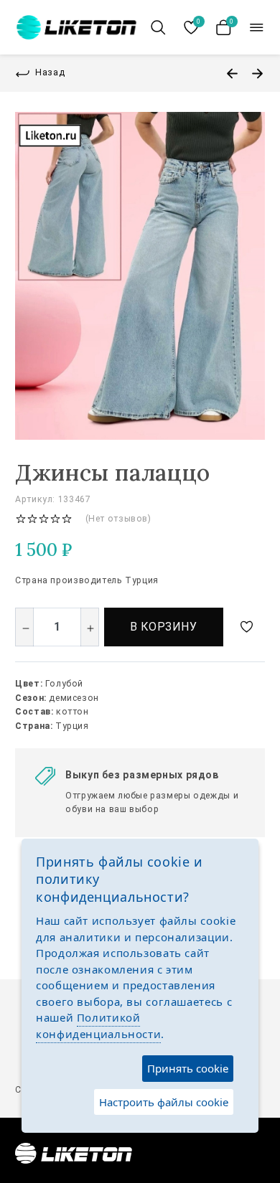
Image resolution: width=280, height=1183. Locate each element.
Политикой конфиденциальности (98, 1025)
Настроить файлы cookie (163, 1102)
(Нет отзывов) (118, 519)
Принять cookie (187, 1068)
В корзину (163, 626)
